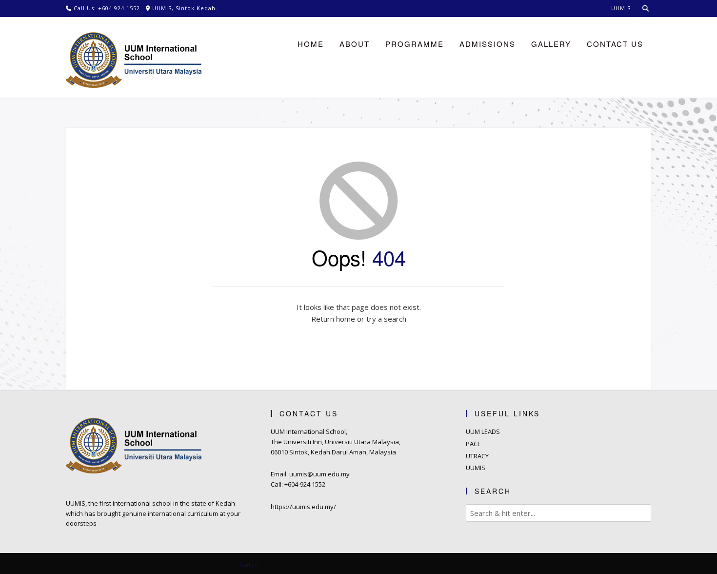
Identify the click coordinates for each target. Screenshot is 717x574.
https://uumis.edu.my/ (303, 506)
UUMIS (475, 467)
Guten (249, 564)
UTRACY (477, 455)
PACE (473, 443)
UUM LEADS (483, 431)
